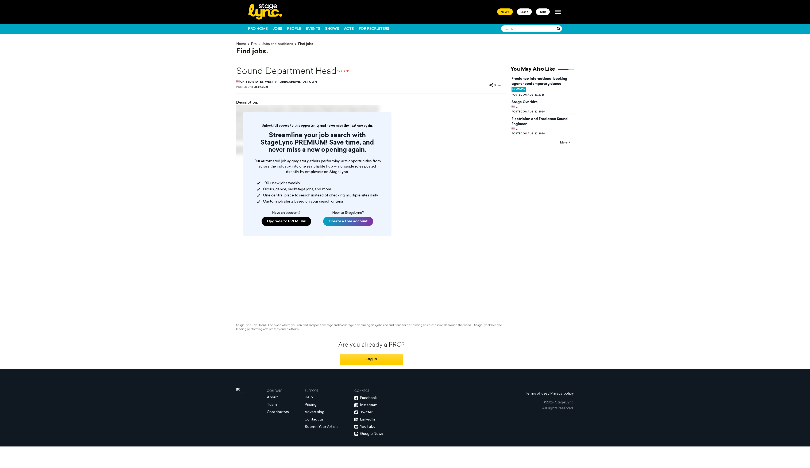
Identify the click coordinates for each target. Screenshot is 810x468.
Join (542, 12)
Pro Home (258, 29)
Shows (332, 29)
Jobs (277, 29)
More (563, 142)
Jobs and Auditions (277, 44)
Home (241, 44)
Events (313, 29)
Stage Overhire (525, 101)
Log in (371, 359)
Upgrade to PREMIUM (286, 221)
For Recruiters (374, 29)
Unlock (267, 125)
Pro (254, 44)
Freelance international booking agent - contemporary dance (539, 81)
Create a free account (348, 221)
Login (524, 12)
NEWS (505, 12)
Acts (349, 29)
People (294, 29)
